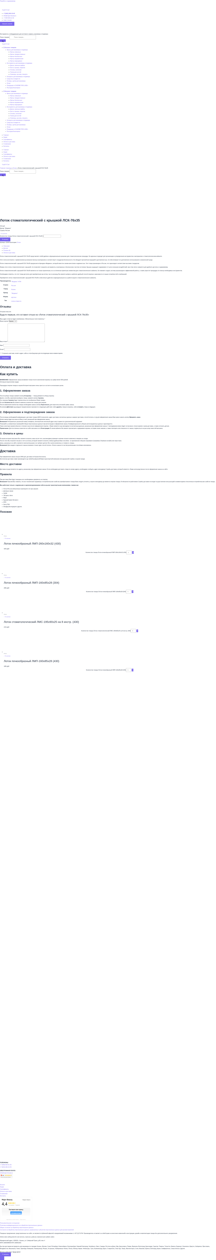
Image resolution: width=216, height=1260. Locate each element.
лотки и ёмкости (16, 301)
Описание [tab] (6, 246)
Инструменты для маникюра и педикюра (19, 63)
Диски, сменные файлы (17, 65)
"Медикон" (14, 293)
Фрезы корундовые (16, 61)
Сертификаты (7, 139)
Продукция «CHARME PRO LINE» (17, 85)
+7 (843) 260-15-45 (5, 1167)
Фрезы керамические (16, 58)
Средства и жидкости (13, 78)
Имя (2, 345)
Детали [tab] (5, 248)
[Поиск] (3, 40)
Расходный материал (13, 87)
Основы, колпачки (15, 70)
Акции (5, 137)
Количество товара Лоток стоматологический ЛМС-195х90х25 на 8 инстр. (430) (106, 631)
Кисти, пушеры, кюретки (17, 67)
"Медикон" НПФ (16, 281)
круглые (13, 297)
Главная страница (5, 168)
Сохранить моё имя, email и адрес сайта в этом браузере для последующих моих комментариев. (32, 353)
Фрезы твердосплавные (17, 54)
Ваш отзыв (4, 341)
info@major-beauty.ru (6, 1173)
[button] (7, 24)
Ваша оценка (4, 321)
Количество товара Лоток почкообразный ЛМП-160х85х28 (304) (106, 591)
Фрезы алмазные (15, 52)
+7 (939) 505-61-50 (5, 1164)
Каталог (2, 1184)
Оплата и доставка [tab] (9, 252)
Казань (13, 289)
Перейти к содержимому (7, 1)
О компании (7, 144)
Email (2, 349)
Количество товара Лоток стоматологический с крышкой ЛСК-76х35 (21, 236)
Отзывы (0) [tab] (6, 250)
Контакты (6, 146)
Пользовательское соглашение (9, 1223)
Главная (6, 135)
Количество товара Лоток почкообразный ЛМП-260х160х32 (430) (106, 552)
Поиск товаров (5, 37)
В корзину (5, 239)
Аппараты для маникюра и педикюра (18, 76)
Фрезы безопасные (16, 56)
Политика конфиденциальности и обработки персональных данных (21, 1225)
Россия (13, 285)
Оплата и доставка (9, 141)
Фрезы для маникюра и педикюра (17, 50)
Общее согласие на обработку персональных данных (16, 1227)
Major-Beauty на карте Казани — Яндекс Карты (16, 1219)
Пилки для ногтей (15, 72)
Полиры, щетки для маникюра (16, 81)
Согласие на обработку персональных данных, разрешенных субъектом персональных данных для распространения (37, 1230)
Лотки (8, 83)
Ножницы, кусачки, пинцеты (19, 74)
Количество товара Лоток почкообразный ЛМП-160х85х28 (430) (106, 670)
